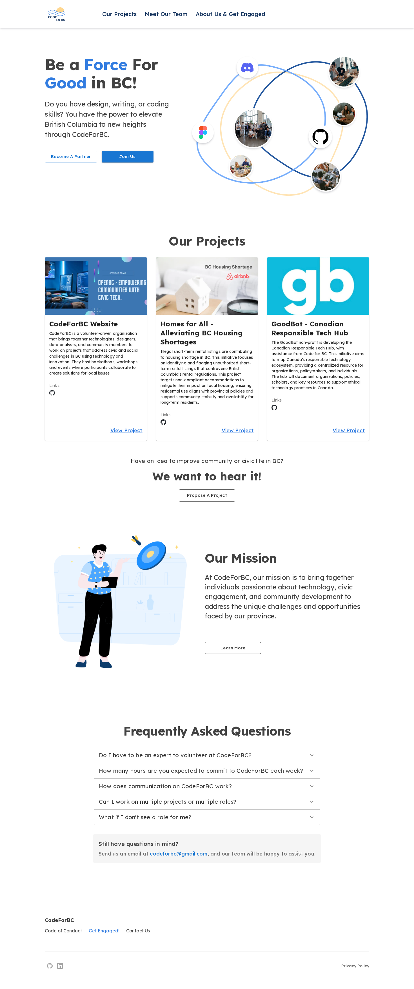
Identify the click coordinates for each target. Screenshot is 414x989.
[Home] (56, 14)
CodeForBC (59, 920)
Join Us (127, 156)
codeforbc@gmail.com (178, 853)
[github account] (50, 966)
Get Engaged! (104, 931)
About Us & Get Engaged (230, 13)
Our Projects (119, 13)
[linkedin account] (60, 966)
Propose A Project (207, 495)
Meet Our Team (166, 13)
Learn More (233, 648)
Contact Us (138, 931)
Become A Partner (71, 156)
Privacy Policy (355, 965)
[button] (207, 755)
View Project (126, 430)
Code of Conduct (63, 931)
